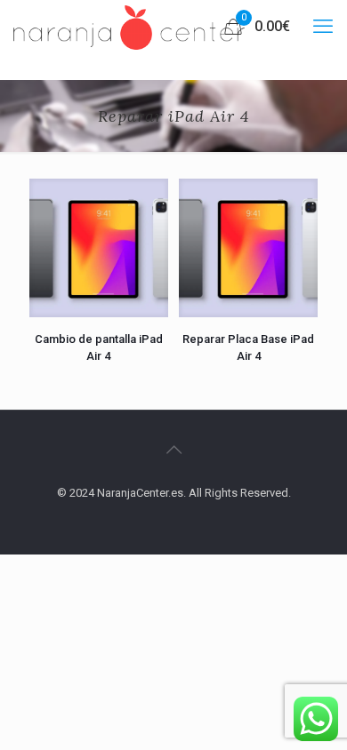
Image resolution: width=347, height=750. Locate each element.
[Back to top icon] (173, 449)
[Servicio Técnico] (129, 26)
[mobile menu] (323, 27)
